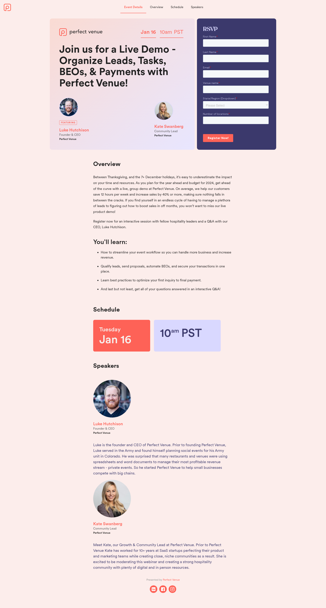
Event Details (133, 7)
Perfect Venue (171, 579)
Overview (156, 7)
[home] (7, 7)
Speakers (197, 7)
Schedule (177, 7)
